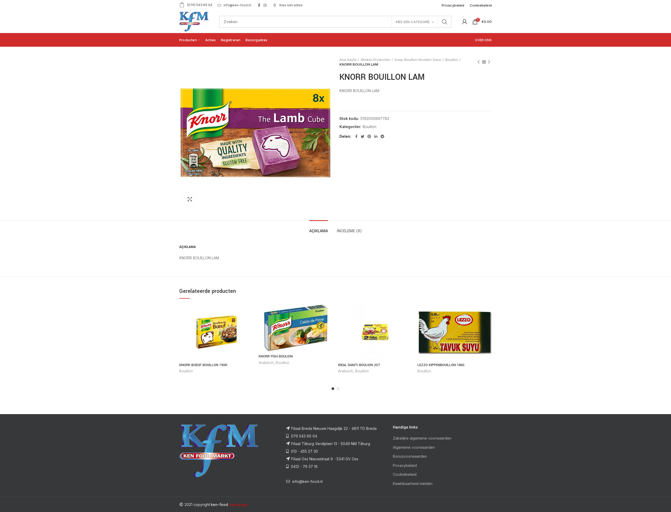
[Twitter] (362, 136)
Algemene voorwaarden (414, 447)
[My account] (464, 22)
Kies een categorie (413, 22)
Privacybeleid (405, 465)
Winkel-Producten (375, 59)
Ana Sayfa (347, 59)
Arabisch (266, 362)
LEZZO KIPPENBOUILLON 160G (441, 365)
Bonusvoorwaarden (410, 456)
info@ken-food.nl (237, 5)
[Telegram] (382, 136)
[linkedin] (376, 136)
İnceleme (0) (349, 231)
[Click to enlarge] (189, 199)
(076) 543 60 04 (199, 5)
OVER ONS (483, 40)
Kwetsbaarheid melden (412, 483)
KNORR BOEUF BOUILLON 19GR (203, 365)
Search (444, 22)
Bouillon (451, 59)
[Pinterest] (369, 136)
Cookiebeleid (404, 474)
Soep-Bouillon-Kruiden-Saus (417, 59)
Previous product (478, 62)
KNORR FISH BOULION (276, 356)
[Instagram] (265, 5)
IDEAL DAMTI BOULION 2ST (359, 365)
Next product (489, 62)
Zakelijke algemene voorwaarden (422, 438)
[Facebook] (259, 5)
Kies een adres (291, 5)
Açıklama (318, 231)
